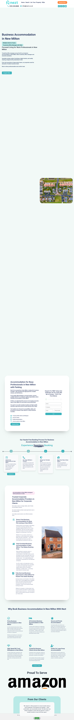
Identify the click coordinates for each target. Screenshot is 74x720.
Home (23, 2)
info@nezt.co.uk (27, 6)
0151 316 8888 (14, 6)
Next (53, 413)
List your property (35, 2)
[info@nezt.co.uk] (21, 6)
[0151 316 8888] (8, 6)
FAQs (43, 2)
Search (27, 2)
